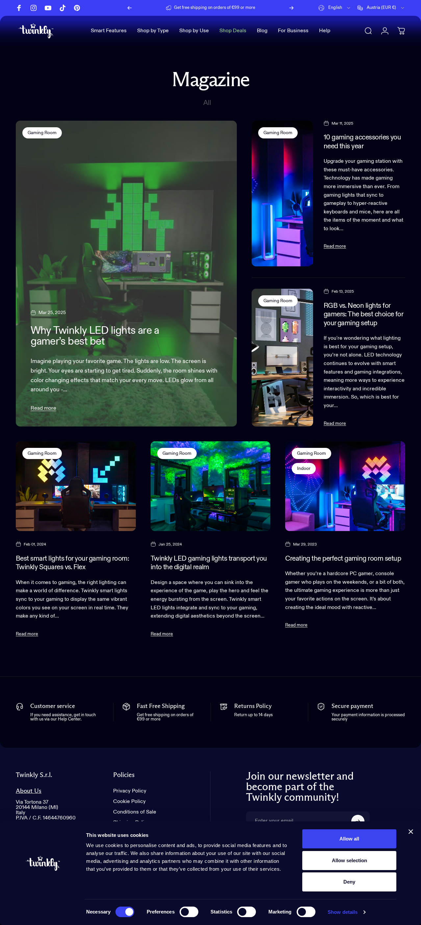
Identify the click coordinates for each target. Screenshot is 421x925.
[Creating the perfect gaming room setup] (345, 486)
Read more (43, 408)
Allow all (349, 838)
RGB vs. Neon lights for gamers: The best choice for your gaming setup (364, 315)
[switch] (189, 912)
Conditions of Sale (134, 812)
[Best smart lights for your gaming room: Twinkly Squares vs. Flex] (76, 486)
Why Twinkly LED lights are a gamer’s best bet (95, 336)
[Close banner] (411, 831)
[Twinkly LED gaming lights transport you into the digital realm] (211, 486)
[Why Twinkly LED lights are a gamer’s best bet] (126, 273)
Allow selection (349, 860)
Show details (343, 912)
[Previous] (129, 8)
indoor (303, 468)
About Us (28, 791)
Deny (349, 882)
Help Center (261, 8)
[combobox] (334, 8)
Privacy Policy (129, 791)
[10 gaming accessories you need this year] (282, 193)
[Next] (291, 8)
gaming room (42, 133)
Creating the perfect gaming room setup (343, 558)
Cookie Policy (129, 801)
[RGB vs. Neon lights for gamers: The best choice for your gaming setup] (282, 357)
